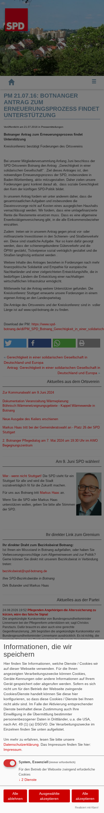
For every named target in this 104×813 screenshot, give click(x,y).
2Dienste (28, 780)
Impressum (12, 749)
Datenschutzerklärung (21, 744)
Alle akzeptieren (85, 796)
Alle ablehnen (15, 796)
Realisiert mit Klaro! (86, 807)
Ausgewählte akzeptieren (49, 796)
